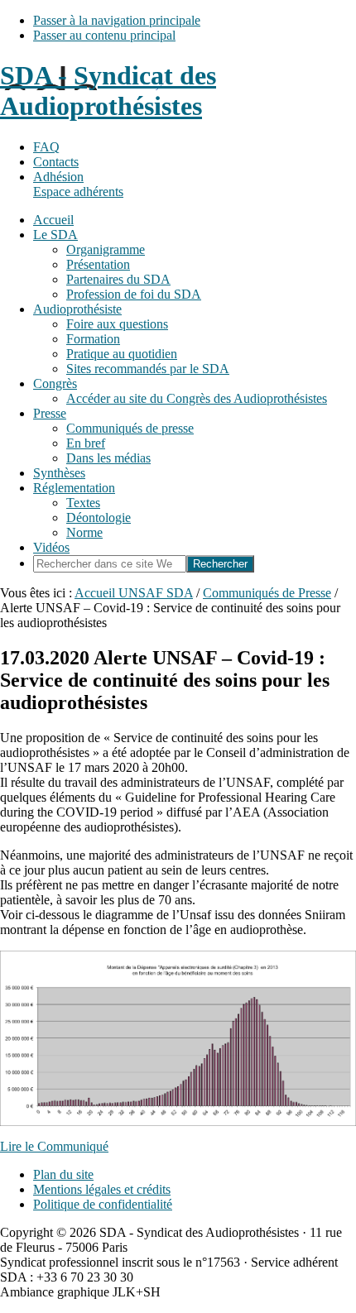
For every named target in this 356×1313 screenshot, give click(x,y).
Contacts (56, 162)
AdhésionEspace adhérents (78, 184)
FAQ (46, 147)
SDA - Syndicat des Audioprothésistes (108, 90)
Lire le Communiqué (54, 1146)
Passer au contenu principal (104, 35)
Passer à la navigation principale (116, 20)
